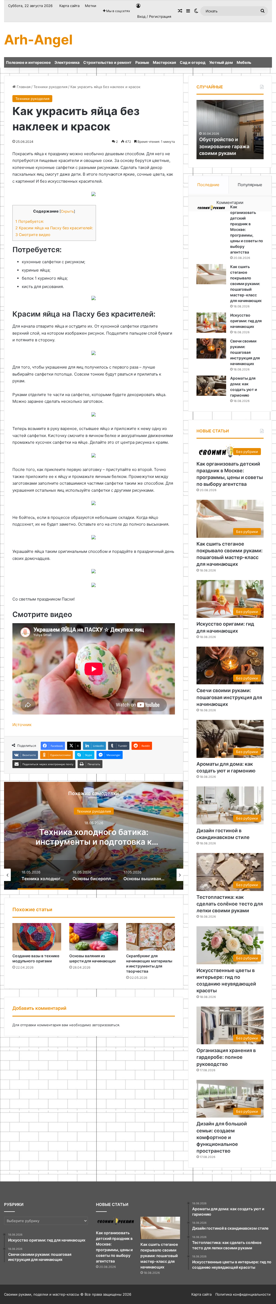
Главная (23, 87)
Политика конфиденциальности (243, 1294)
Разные (142, 62)
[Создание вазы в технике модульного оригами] (36, 937)
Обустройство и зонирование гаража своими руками (224, 146)
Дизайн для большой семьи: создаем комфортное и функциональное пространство (221, 1137)
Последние (208, 184)
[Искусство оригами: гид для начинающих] (211, 323)
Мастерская (164, 62)
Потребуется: (29, 221)
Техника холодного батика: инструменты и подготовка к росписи (94, 841)
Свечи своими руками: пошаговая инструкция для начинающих (245, 352)
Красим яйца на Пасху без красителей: (54, 228)
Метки (90, 6)
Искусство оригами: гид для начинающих (246, 321)
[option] (93, 836)
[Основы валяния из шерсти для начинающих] (93, 937)
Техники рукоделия (50, 87)
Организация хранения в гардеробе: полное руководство (226, 1057)
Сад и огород (192, 62)
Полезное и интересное (28, 62)
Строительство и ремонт (107, 62)
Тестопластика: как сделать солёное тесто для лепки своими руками (229, 903)
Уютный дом (221, 62)
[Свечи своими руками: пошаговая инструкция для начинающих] (211, 348)
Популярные (250, 184)
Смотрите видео (32, 234)
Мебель (244, 62)
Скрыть (67, 211)
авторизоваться (105, 1025)
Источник (22, 724)
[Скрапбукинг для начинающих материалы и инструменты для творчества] (150, 937)
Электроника (67, 62)
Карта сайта (69, 6)
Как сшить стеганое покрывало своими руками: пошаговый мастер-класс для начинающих (246, 283)
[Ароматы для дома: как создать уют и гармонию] (211, 386)
